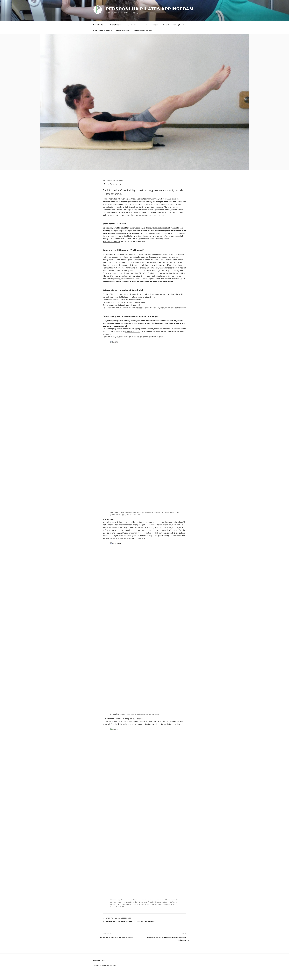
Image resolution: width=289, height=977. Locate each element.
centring (110, 921)
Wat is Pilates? (98, 25)
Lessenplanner (178, 25)
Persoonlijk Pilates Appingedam (150, 8)
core (117, 921)
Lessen (144, 25)
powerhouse (150, 921)
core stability (128, 921)
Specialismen (132, 25)
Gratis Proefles (116, 25)
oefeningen (126, 918)
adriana (120, 181)
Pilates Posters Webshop (143, 30)
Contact (166, 25)
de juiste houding (132, 331)
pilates (139, 921)
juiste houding (134, 239)
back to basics (113, 918)
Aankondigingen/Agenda (102, 30)
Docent (155, 25)
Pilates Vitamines (122, 30)
